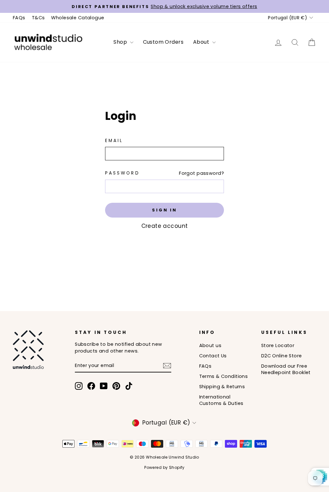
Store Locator (278, 345)
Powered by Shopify (164, 467)
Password (122, 173)
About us (210, 345)
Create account (164, 226)
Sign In (164, 210)
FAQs (19, 17)
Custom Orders (163, 42)
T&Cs (38, 17)
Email (114, 141)
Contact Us (213, 356)
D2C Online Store (281, 356)
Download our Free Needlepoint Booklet (286, 369)
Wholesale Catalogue (77, 17)
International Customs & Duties (221, 400)
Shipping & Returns (222, 386)
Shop (120, 42)
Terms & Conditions (223, 376)
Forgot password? (201, 173)
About (202, 42)
